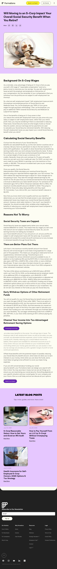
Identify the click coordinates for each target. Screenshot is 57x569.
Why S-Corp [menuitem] (5, 540)
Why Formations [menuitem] (19, 525)
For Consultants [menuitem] (6, 536)
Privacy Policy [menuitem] (48, 529)
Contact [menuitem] (31, 544)
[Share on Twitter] (9, 25)
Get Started (46, 3)
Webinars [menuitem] (31, 533)
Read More (7, 438)
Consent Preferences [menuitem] (50, 540)
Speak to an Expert (33, 3)
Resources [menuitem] (32, 525)
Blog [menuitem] (30, 529)
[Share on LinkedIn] (16, 25)
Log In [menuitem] (30, 547)
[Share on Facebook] (13, 25)
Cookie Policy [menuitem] (48, 536)
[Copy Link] (20, 25)
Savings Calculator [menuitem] (33, 536)
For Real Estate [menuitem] (5, 533)
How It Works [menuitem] (5, 529)
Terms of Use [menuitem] (48, 533)
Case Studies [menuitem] (18, 536)
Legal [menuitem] (46, 525)
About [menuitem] (16, 529)
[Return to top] (4, 555)
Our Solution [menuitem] (5, 525)
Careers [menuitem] (17, 533)
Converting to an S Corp (11, 328)
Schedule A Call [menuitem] (33, 540)
